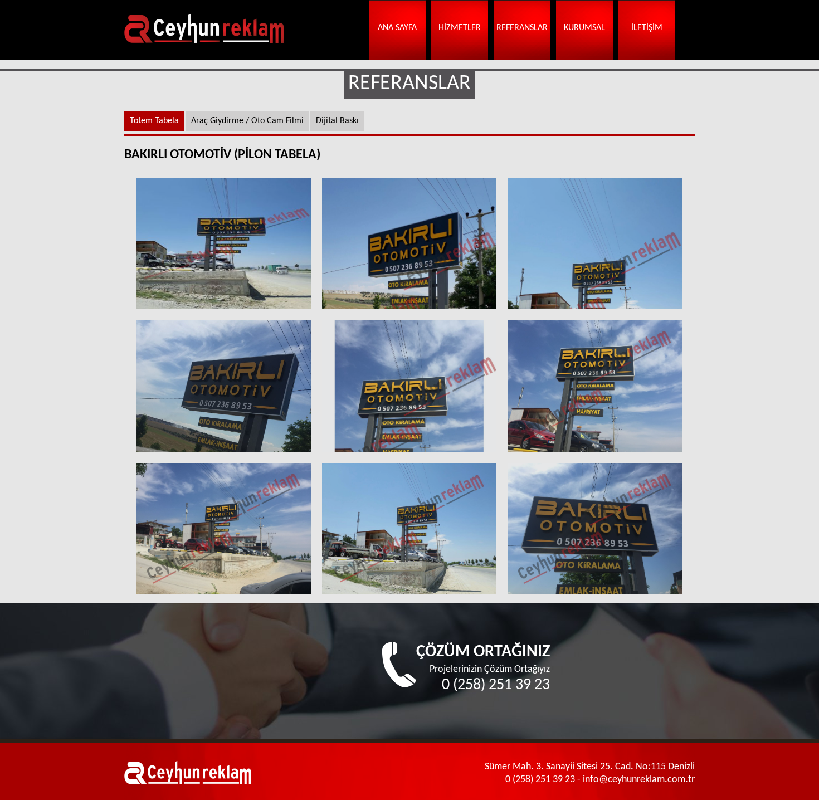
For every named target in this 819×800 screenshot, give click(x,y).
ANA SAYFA (397, 27)
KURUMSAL (584, 27)
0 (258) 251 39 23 (496, 685)
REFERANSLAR (522, 27)
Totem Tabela (154, 120)
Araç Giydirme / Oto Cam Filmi (247, 120)
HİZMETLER (459, 27)
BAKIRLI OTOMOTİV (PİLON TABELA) (223, 243)
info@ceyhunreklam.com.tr (639, 779)
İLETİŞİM (646, 27)
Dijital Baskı (337, 120)
